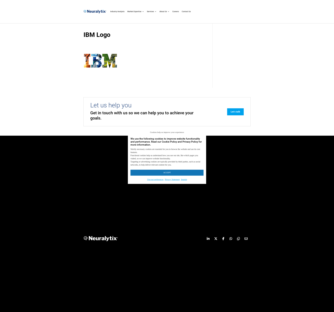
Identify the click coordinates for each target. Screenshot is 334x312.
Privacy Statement (172, 179)
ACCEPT (167, 173)
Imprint (184, 179)
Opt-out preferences (155, 179)
